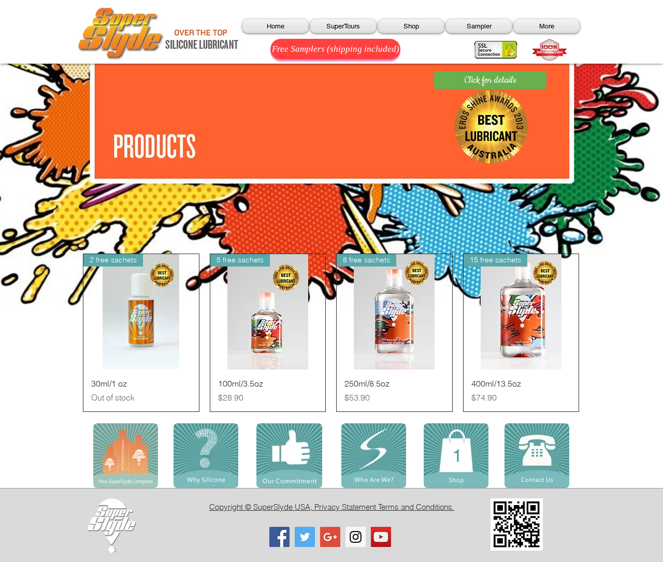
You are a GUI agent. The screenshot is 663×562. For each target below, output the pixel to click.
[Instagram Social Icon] (355, 537)
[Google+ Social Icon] (330, 537)
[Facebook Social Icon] (279, 537)
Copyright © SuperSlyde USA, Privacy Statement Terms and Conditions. (331, 507)
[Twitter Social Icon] (305, 537)
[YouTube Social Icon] (381, 537)
